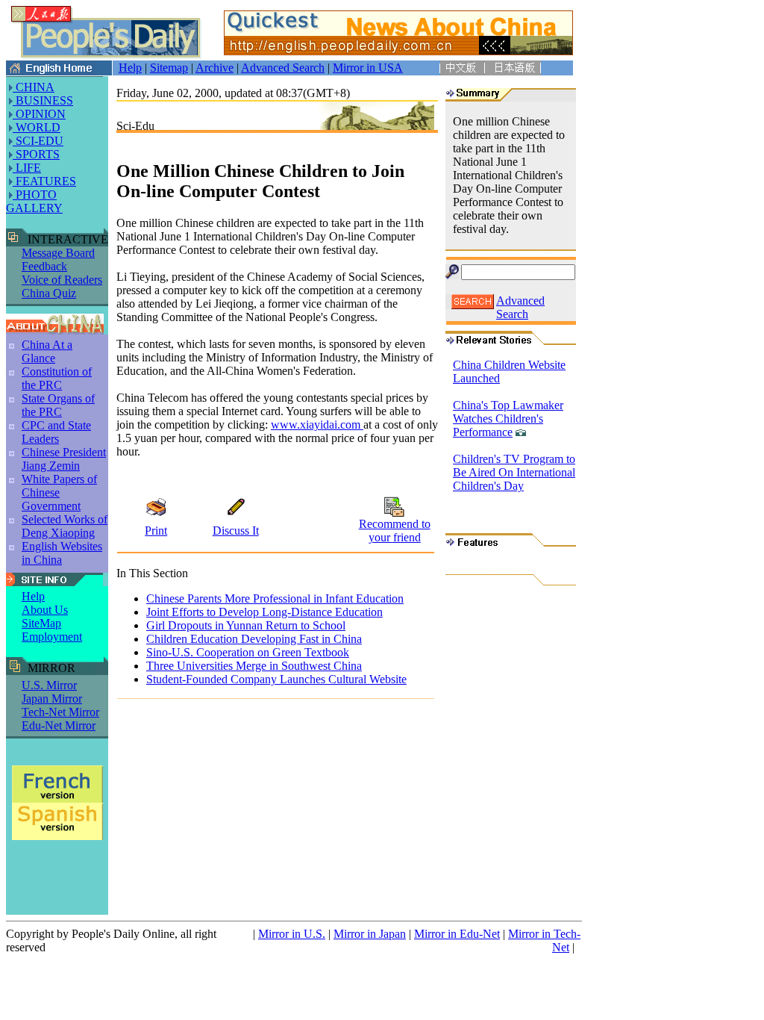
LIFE (27, 167)
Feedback (44, 266)
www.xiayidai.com (317, 424)
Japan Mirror (52, 698)
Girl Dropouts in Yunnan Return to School (245, 625)
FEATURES (44, 181)
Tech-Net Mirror (60, 712)
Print (156, 530)
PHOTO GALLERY (34, 201)
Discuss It (236, 530)
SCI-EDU (38, 140)
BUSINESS (43, 100)
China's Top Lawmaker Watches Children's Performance (508, 418)
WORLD (36, 127)
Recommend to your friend (394, 530)
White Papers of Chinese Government (59, 492)
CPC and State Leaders (56, 432)
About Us (45, 609)
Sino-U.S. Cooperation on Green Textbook (247, 652)
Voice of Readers (62, 279)
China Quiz (49, 293)
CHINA (33, 87)
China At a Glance (47, 351)
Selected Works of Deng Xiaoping (64, 526)
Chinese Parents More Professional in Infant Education (275, 598)
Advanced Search (283, 67)
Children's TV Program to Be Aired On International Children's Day (514, 472)
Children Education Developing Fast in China (254, 638)
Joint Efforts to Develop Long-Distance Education (264, 612)
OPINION (39, 114)
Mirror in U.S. (291, 933)
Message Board (58, 252)
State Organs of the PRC (58, 405)
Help (130, 67)
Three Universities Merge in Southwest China (254, 665)
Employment (52, 636)
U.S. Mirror (49, 685)
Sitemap (169, 67)
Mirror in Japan (370, 933)
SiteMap (41, 623)
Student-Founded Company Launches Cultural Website (276, 679)
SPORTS (36, 154)
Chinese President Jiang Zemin (64, 459)
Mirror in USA (368, 67)
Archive (214, 67)
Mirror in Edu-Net (457, 933)
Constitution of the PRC (57, 378)
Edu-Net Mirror (59, 725)
